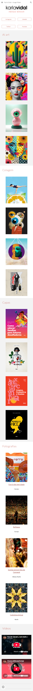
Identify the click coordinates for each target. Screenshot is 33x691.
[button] (2, 2)
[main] (16, 34)
